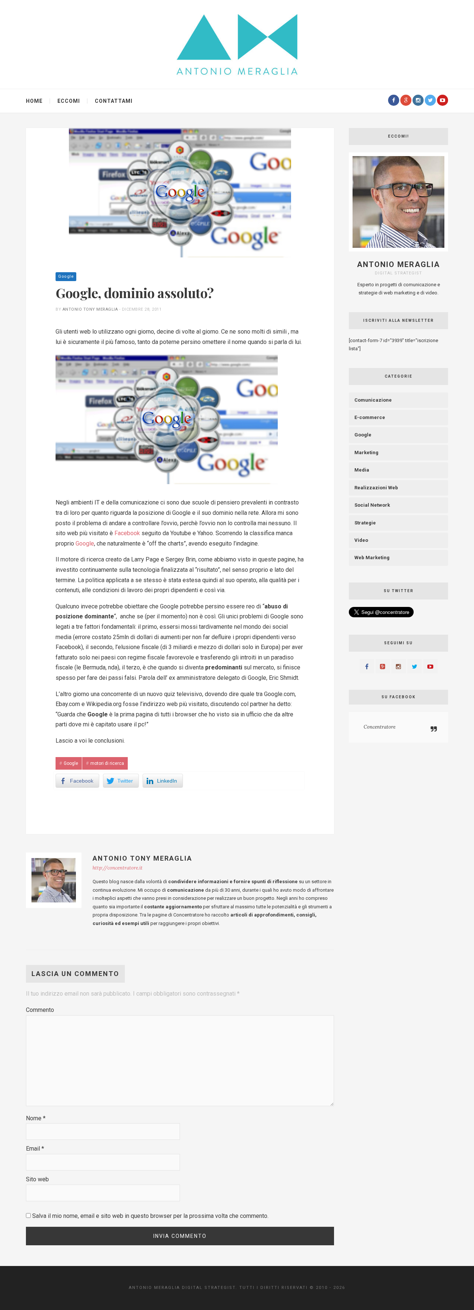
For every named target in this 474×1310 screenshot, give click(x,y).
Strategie (365, 523)
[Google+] (405, 100)
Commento (40, 1009)
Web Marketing (372, 557)
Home (34, 101)
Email (35, 1148)
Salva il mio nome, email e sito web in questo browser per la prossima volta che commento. (150, 1215)
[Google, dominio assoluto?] (180, 192)
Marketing (366, 452)
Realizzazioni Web (376, 487)
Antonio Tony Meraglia (90, 309)
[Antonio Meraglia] (237, 44)
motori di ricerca (107, 763)
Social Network (372, 505)
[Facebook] (393, 100)
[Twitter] (430, 100)
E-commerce (369, 417)
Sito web (37, 1179)
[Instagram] (418, 100)
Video (361, 540)
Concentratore (379, 727)
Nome (36, 1118)
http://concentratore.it (118, 868)
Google (66, 276)
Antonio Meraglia (398, 264)
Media (361, 470)
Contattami (114, 101)
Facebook (127, 533)
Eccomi (68, 101)
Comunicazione (373, 400)
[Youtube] (442, 100)
